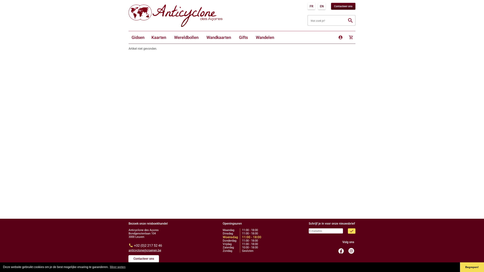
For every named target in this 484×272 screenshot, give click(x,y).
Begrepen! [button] (472, 267)
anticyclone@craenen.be (145, 250)
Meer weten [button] (118, 267)
